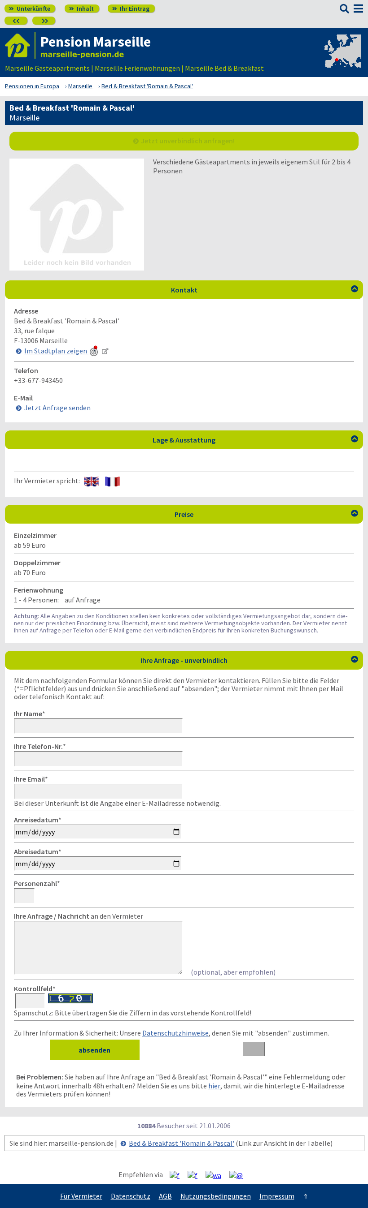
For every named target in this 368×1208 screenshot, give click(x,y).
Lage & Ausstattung (255, 439)
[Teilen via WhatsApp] (217, 1175)
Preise (266, 514)
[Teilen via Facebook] (178, 1175)
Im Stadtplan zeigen (56, 350)
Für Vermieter (81, 1195)
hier (214, 1086)
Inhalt (81, 8)
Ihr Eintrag (130, 8)
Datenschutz (130, 1195)
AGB (165, 1195)
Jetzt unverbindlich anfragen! (188, 140)
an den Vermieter (78, 915)
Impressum (276, 1195)
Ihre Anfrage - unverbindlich (249, 660)
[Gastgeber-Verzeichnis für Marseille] (20, 45)
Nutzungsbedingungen (215, 1195)
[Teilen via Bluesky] (196, 1175)
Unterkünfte (29, 8)
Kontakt (265, 289)
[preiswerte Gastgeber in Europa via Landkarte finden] (342, 59)
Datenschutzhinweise (175, 1032)
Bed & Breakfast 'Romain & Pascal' (181, 1143)
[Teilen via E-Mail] (239, 1175)
